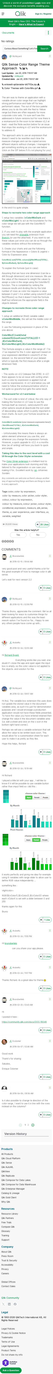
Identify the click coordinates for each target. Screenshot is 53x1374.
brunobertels (11, 943)
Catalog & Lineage (10, 1193)
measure (31, 508)
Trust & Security (9, 1260)
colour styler (44, 504)
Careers (5, 1273)
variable (6, 516)
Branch (6, 237)
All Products (7, 1154)
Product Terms (8, 1350)
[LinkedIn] (9, 1304)
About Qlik (6, 1251)
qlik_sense (42, 508)
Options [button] (48, 32)
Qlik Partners (7, 1218)
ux (47, 512)
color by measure (11, 495)
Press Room (7, 1256)
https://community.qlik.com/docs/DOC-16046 (24, 1021)
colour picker (30, 504)
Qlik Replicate (8, 1175)
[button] (50, 56)
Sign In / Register (43, 14)
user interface (37, 512)
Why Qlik (5, 1201)
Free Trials (6, 1222)
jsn (35, 470)
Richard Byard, (12, 655)
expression (20, 508)
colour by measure (12, 504)
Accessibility (7, 1264)
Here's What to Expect (31, 24)
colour (5, 499)
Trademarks (7, 1337)
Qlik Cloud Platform (10, 1158)
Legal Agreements (10, 1346)
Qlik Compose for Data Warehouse (18, 1184)
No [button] (37, 534)
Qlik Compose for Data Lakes (16, 1180)
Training (5, 1235)
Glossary (5, 1231)
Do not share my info (12, 1354)
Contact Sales (8, 1286)
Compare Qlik (8, 1226)
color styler (41, 495)
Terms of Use (8, 1341)
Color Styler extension (17, 461)
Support (5, 1239)
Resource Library (9, 1213)
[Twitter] (3, 1304)
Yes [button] (18, 534)
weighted (16, 516)
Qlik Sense (6, 1162)
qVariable (24, 234)
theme (5, 512)
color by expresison (25, 491)
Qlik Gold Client (8, 1197)
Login (38, 2)
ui (11, 512)
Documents (8, 32)
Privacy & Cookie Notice (13, 1333)
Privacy (5, 1269)
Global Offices (8, 1282)
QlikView (5, 1171)
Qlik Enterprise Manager (13, 1188)
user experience (21, 512)
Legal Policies (8, 1328)
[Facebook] (15, 1304)
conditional (7, 508)
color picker (28, 495)
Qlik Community (10, 1297)
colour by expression (21, 499)
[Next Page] (32, 1125)
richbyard (19, 76)
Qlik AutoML (7, 1167)
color (10, 491)
